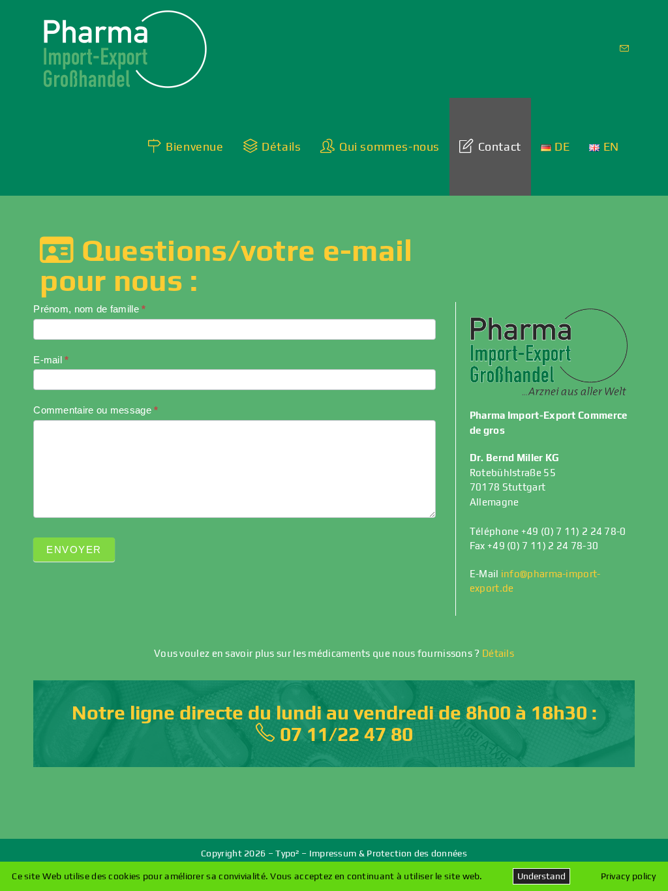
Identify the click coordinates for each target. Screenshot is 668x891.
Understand (541, 876)
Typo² (287, 853)
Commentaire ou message (95, 409)
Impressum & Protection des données (388, 853)
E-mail (50, 359)
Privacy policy (628, 876)
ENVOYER (74, 549)
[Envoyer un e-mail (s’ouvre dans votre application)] (624, 48)
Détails (498, 653)
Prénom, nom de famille (89, 308)
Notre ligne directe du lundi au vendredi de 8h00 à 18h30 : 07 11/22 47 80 (334, 723)
